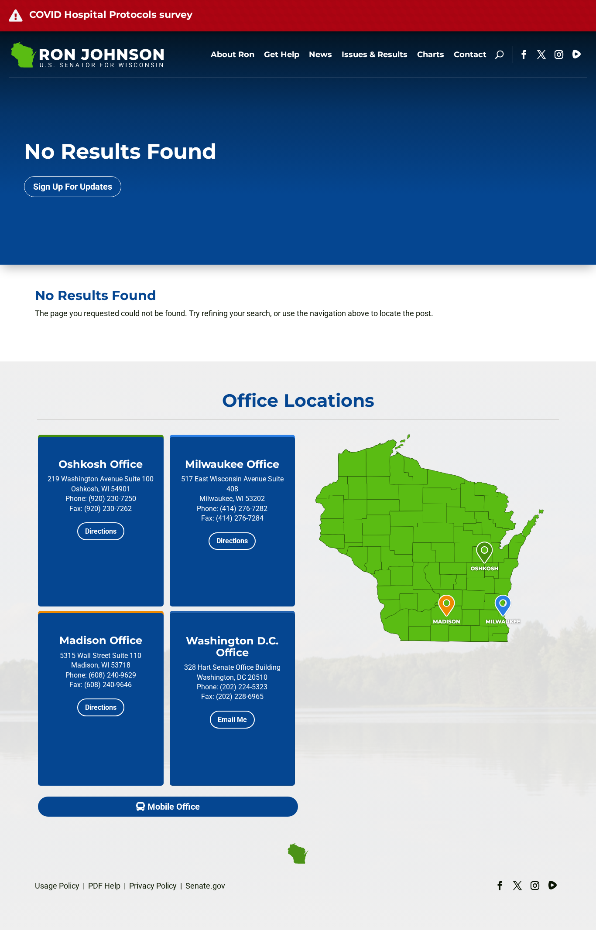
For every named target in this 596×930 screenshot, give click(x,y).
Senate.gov (205, 885)
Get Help (281, 54)
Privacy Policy (153, 885)
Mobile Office (173, 806)
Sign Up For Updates (72, 186)
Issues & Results (375, 54)
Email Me (232, 719)
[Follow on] (576, 54)
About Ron (232, 54)
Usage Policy (57, 885)
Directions (100, 531)
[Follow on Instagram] (559, 54)
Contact (470, 54)
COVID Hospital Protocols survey (110, 14)
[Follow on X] (541, 54)
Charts (430, 54)
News (320, 54)
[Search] (499, 54)
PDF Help (104, 885)
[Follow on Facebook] (524, 54)
